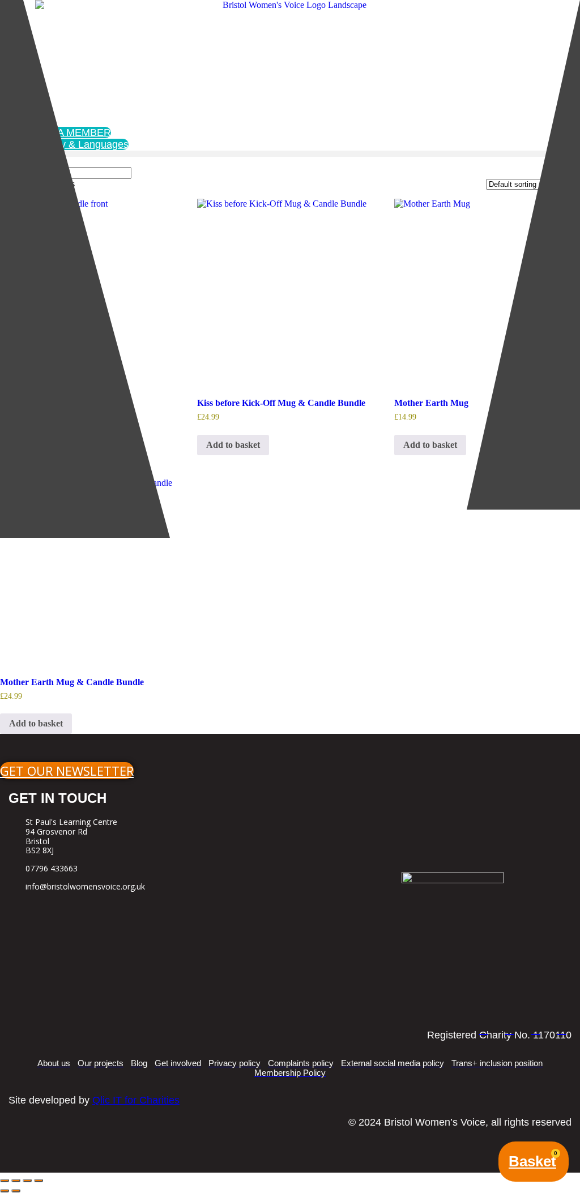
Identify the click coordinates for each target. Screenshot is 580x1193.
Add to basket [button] (233, 445)
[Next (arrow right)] (15, 1190)
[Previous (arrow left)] (4, 1190)
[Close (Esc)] (38, 1180)
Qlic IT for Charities (136, 1100)
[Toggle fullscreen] (15, 1180)
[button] (290, 154)
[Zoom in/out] (4, 1180)
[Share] (27, 1180)
